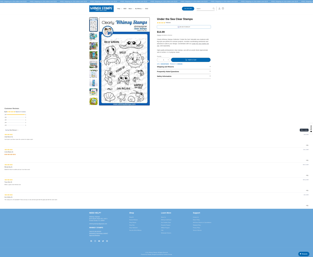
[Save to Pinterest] (147, 19)
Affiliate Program (165, 227)
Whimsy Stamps (153, 252)
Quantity (159, 56)
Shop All (131, 217)
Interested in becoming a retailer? (98, 233)
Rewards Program (165, 225)
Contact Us (196, 217)
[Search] (214, 9)
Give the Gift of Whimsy (135, 230)
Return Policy (196, 219)
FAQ (162, 230)
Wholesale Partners (166, 233)
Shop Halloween (133, 227)
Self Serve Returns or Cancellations (202, 222)
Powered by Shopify (146, 254)
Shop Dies (132, 225)
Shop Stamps (132, 222)
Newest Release (133, 219)
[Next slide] (147, 61)
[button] (119, 9)
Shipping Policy (197, 225)
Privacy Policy (196, 227)
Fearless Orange (167, 254)
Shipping (159, 35)
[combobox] (206, 9)
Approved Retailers (94, 235)
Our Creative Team (166, 222)
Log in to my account (95, 231)
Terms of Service (197, 230)
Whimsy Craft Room (166, 219)
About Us (163, 217)
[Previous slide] (101, 61)
